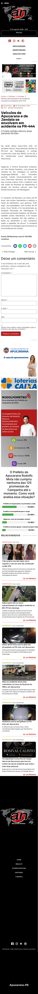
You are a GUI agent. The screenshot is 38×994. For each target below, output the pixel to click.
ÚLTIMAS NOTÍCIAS (19, 868)
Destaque (7, 542)
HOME (19, 860)
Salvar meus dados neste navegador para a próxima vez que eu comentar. (18, 328)
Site (2, 317)
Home (3, 96)
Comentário (6, 273)
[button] (15, 246)
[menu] (2, 3)
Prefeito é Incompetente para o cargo (16, 511)
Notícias (11, 96)
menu (6, 3)
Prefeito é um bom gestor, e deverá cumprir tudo (19, 527)
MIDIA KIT (19, 864)
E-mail (4, 308)
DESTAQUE (19, 872)
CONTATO (19, 877)
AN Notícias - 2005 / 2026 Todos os (18, 949)
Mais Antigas (9, 252)
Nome (4, 300)
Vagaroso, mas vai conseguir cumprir (16, 519)
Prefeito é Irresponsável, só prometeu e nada (19, 504)
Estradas (21, 96)
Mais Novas (29, 252)
